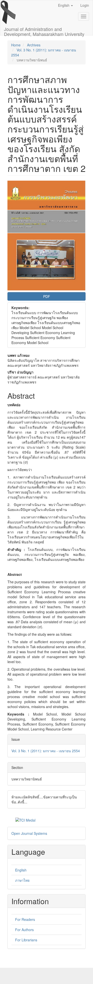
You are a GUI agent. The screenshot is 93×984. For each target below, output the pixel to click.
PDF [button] (46, 296)
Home (16, 44)
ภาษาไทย (22, 880)
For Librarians (26, 939)
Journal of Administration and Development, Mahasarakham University (44, 30)
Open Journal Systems (29, 833)
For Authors (24, 929)
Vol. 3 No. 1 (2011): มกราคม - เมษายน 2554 (45, 750)
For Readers (25, 919)
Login (84, 5)
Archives (33, 44)
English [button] (64, 5)
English (21, 869)
